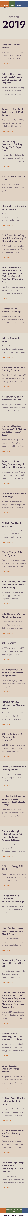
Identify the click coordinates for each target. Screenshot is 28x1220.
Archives (13, 1215)
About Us (6, 1215)
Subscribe (21, 1215)
